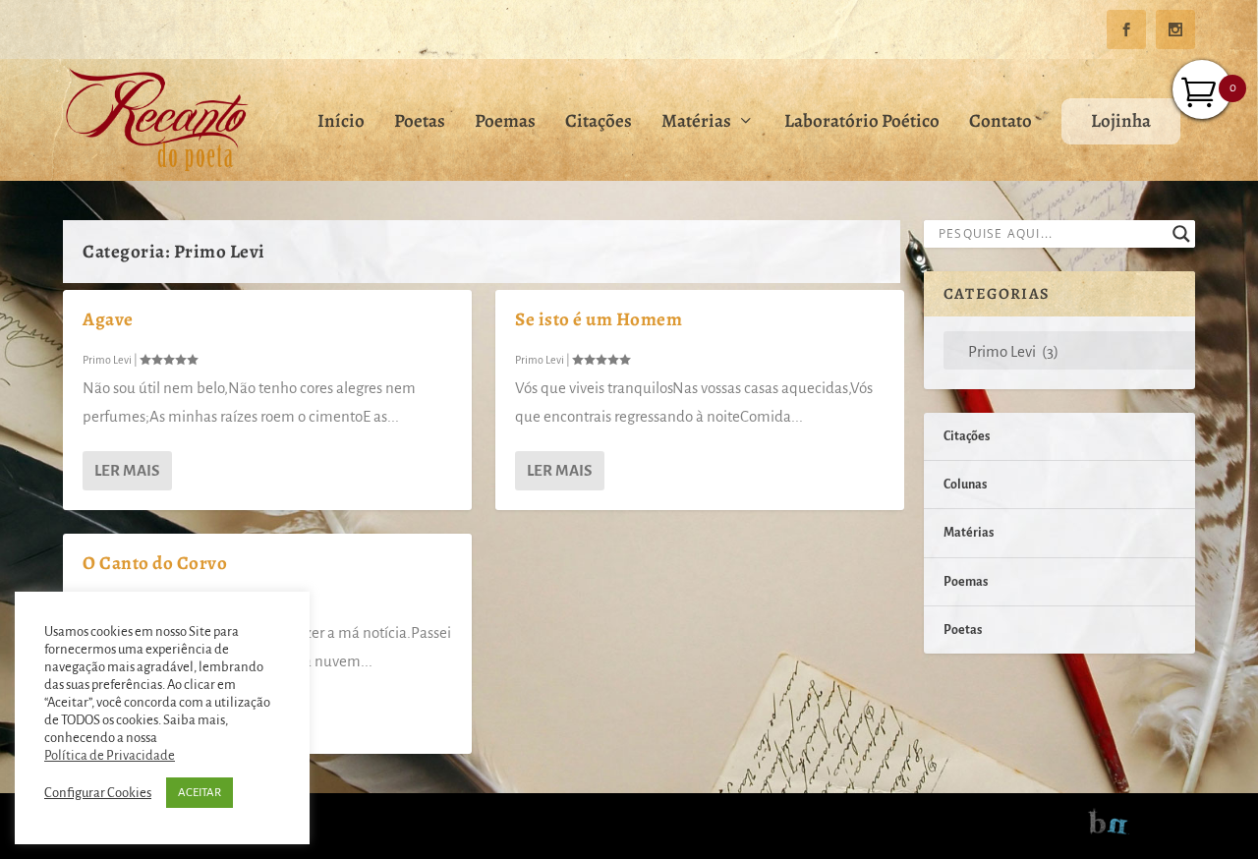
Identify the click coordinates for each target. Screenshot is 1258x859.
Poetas (419, 123)
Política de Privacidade (109, 755)
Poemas (505, 123)
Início (341, 123)
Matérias (696, 123)
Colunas (965, 484)
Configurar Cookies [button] (97, 792)
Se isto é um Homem (598, 319)
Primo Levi (107, 360)
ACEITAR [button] (199, 792)
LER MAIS (126, 470)
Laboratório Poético (862, 123)
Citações (598, 123)
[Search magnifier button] (1181, 234)
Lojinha (1121, 121)
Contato (1000, 123)
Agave (108, 319)
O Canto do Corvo (155, 563)
